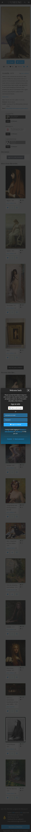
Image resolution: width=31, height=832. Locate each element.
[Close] (28, 390)
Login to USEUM (16, 424)
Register (9, 439)
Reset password (19, 439)
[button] (15, 408)
